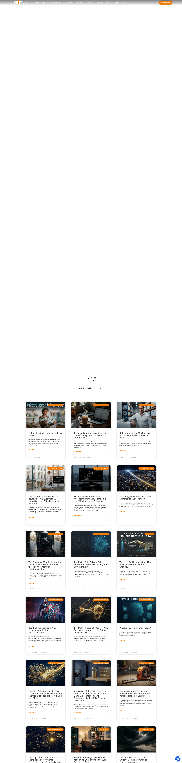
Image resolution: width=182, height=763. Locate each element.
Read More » (32, 449)
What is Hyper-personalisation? (135, 627)
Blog (88, 3)
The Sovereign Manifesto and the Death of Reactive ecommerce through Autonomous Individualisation (44, 565)
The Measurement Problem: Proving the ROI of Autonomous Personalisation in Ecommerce (135, 693)
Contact (97, 3)
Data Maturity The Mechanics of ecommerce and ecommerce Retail (135, 435)
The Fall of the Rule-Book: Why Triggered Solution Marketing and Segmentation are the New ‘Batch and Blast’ (45, 695)
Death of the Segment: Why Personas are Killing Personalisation (42, 630)
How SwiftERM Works (50, 3)
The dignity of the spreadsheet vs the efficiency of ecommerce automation (90, 435)
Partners (78, 3)
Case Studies (67, 3)
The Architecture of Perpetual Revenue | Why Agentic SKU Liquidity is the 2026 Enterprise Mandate (44, 500)
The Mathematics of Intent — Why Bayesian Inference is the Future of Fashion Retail (91, 630)
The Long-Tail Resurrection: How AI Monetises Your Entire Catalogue (135, 564)
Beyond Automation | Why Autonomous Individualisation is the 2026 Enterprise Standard (90, 498)
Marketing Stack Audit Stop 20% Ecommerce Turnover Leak (135, 497)
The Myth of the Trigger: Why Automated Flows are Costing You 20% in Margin (91, 564)
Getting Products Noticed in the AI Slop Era (45, 434)
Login (107, 3)
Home (37, 3)
